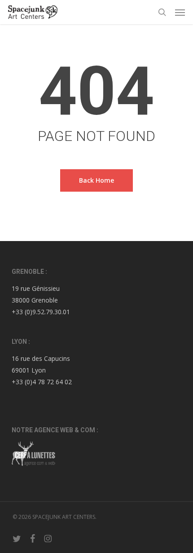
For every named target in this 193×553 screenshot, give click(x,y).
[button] (180, 12)
